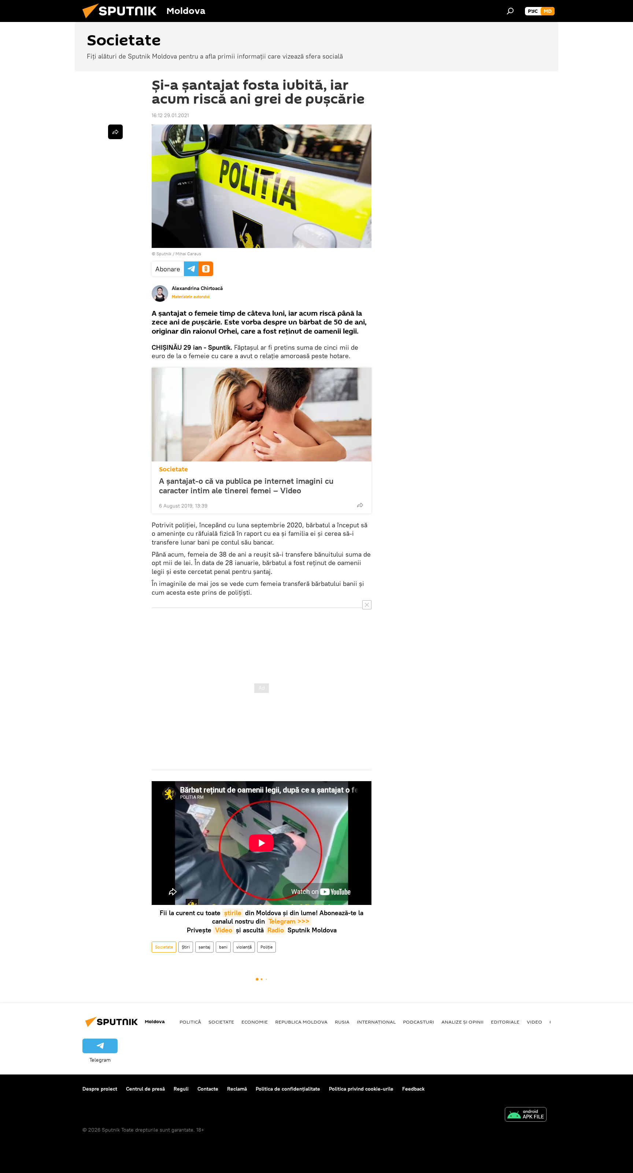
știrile (232, 913)
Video (223, 930)
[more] (360, 505)
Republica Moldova (301, 1021)
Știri (186, 947)
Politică (190, 1021)
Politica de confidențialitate (288, 1088)
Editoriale (505, 1021)
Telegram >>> (289, 921)
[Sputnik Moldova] (122, 20)
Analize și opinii (462, 1021)
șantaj (204, 947)
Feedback (413, 1088)
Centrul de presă (145, 1088)
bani (223, 947)
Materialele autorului (191, 296)
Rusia (342, 1021)
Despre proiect (99, 1088)
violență (244, 947)
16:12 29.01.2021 (170, 115)
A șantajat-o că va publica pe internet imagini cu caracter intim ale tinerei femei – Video (246, 485)
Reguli (181, 1088)
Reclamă (237, 1088)
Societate (173, 469)
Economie (254, 1021)
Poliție (266, 947)
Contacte (207, 1088)
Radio (275, 930)
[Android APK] (526, 1115)
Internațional (376, 1021)
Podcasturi (418, 1021)
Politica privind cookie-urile (361, 1088)
